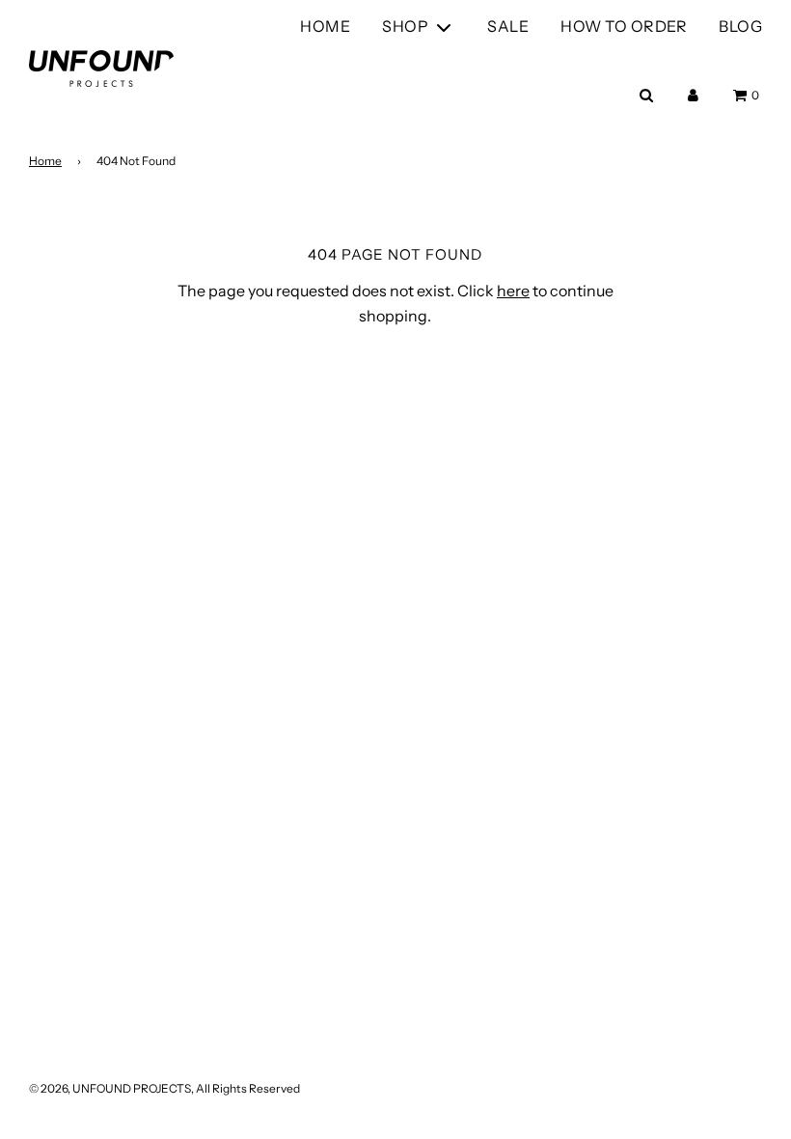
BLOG (740, 26)
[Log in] (693, 95)
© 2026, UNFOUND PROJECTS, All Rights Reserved (164, 1088)
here (513, 290)
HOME (325, 26)
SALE (508, 26)
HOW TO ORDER (623, 26)
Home (45, 160)
